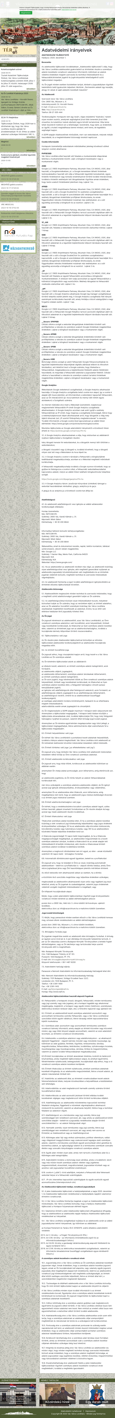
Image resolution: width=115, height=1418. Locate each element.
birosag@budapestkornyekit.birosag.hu (68, 959)
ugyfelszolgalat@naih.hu (58, 989)
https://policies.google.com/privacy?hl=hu (68, 431)
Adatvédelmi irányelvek (69, 9)
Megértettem (26, 13)
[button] (2, 26)
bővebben (31, 89)
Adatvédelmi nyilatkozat (71, 1411)
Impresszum (90, 1411)
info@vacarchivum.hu (57, 107)
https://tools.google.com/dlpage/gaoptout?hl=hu (62, 479)
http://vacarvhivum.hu (55, 109)
